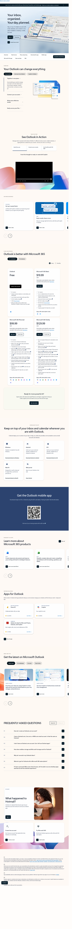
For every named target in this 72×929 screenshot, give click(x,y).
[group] (19, 216)
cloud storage (17, 301)
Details (57, 874)
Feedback (4, 882)
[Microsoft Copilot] (11, 380)
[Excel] (16, 380)
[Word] (13, 380)
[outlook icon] (11, 312)
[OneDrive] (40, 314)
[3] (4, 872)
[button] (10, 228)
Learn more (32, 870)
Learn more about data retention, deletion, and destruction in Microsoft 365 (46, 861)
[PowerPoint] (19, 380)
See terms (52, 281)
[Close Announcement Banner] (63, 5)
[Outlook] (37, 314)
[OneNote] (24, 380)
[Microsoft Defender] (29, 380)
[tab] (8, 74)
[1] (4, 856)
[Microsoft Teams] (11, 383)
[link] (6, 55)
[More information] (48, 300)
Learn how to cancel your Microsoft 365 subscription (47, 860)
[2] (4, 864)
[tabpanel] (34, 98)
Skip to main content (5, 0)
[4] (4, 877)
